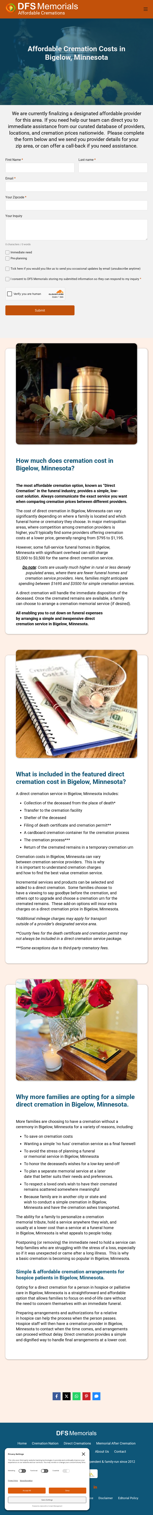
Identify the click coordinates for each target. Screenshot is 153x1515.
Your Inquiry (13, 216)
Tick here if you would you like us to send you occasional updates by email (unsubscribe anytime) (75, 268)
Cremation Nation (45, 1443)
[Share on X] (67, 1396)
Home (22, 1443)
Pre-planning (19, 258)
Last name (87, 159)
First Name (14, 159)
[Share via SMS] (96, 1396)
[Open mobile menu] (146, 9)
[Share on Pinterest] (86, 1396)
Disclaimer (105, 1498)
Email (10, 178)
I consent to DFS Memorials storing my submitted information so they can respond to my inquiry (76, 279)
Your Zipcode (15, 197)
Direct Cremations (77, 1443)
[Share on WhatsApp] (76, 1396)
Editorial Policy (128, 1498)
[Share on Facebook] (57, 1396)
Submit (40, 310)
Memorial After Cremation (115, 1443)
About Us (102, 1451)
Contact (120, 1451)
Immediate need (21, 252)
